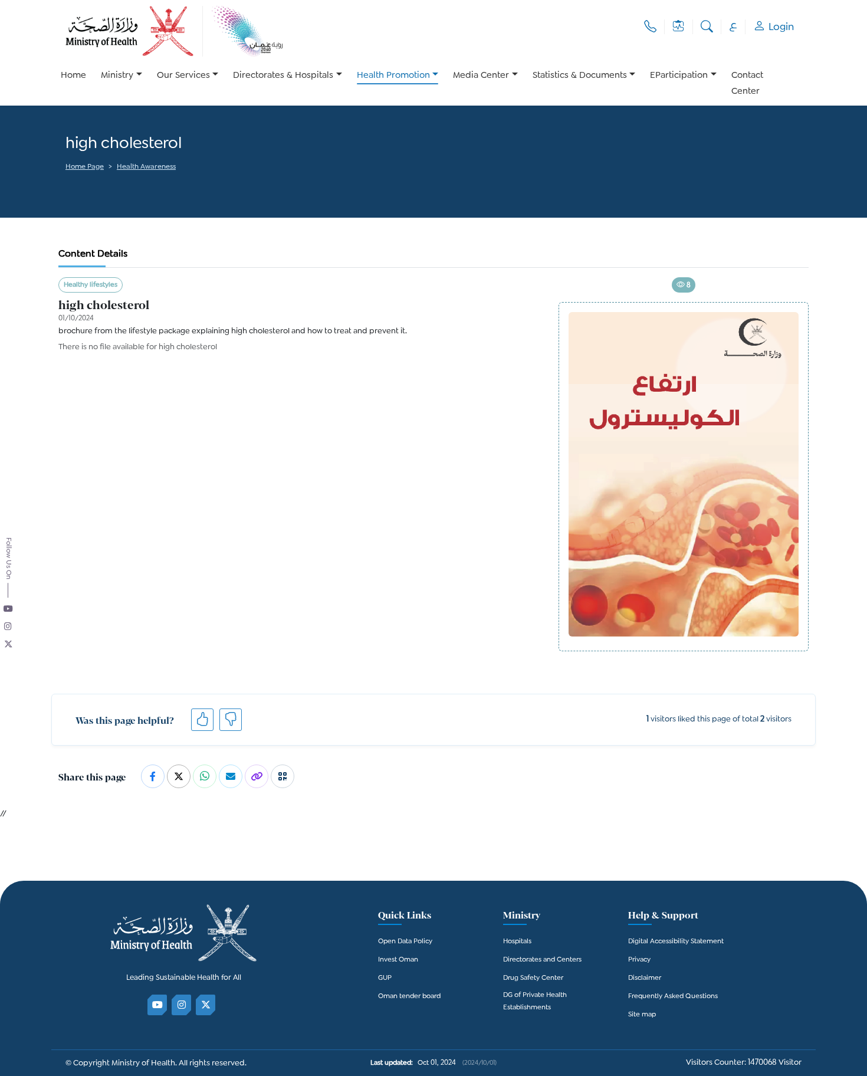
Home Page (84, 167)
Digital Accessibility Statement (676, 942)
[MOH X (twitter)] (206, 1005)
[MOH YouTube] (157, 1005)
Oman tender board (409, 996)
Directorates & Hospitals (283, 75)
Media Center (481, 75)
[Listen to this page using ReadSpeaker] (66, 183)
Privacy (639, 960)
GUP (385, 978)
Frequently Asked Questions (673, 996)
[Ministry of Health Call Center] (650, 26)
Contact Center (747, 83)
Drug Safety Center (533, 978)
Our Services (183, 75)
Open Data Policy (405, 942)
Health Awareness (146, 167)
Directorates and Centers (542, 960)
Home (73, 75)
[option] (121, 84)
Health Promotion (393, 75)
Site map (642, 1015)
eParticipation (679, 75)
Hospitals (517, 942)
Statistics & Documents (580, 75)
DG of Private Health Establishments (535, 1001)
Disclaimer (644, 978)
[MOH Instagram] (182, 1005)
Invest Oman (398, 960)
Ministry (117, 75)
